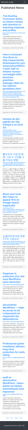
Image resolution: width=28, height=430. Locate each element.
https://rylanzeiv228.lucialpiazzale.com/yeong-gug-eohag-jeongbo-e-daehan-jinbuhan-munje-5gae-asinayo (14, 243)
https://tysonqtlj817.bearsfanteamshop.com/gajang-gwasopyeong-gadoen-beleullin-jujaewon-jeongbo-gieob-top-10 (14, 164)
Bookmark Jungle (7, 2)
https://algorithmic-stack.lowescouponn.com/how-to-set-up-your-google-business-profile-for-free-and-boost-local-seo (14, 210)
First (7, 418)
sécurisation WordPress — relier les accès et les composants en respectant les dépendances (13, 311)
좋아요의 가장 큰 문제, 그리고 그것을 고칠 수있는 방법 (13, 157)
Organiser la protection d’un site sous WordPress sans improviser (13, 277)
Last (20, 418)
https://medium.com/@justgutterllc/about (14, 358)
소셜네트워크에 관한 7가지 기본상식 (14, 237)
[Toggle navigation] (25, 2)
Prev (12, 418)
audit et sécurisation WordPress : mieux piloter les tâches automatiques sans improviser (13, 384)
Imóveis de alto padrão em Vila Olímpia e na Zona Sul (13, 123)
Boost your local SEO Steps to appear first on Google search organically (12, 200)
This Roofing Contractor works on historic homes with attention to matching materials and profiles (13, 23)
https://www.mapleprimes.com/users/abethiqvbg (14, 33)
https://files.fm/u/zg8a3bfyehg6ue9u (13, 284)
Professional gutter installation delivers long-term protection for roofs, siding (14, 349)
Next (16, 418)
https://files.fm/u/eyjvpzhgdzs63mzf (13, 321)
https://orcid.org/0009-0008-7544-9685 (13, 394)
